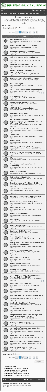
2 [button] (22, 32)
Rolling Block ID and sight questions (23, 45)
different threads (16, 158)
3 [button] (24, 32)
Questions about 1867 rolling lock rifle (24, 183)
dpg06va (19, 291)
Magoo (19, 80)
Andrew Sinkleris (22, 190)
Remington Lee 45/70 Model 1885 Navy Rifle (26, 152)
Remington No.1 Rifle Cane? (20, 231)
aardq (19, 232)
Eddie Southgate (22, 252)
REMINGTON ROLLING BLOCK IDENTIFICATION (22, 71)
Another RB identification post (21, 65)
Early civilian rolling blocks (20, 177)
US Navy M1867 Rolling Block (21, 347)
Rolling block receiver (18, 171)
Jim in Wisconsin (22, 154)
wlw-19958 (20, 41)
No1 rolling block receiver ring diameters (25, 196)
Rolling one (20, 343)
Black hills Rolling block (19, 114)
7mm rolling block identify (19, 237)
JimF (18, 47)
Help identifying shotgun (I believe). (23, 289)
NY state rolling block (18, 269)
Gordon (19, 285)
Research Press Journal (19, 39)
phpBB (11, 383)
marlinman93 (21, 53)
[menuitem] (6, 10)
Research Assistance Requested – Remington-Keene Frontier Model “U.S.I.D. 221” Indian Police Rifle (26, 121)
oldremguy (20, 60)
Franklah (19, 238)
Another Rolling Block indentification (24, 51)
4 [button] (27, 32)
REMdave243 (21, 259)
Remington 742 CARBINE (19, 258)
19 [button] (34, 32)
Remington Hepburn (17, 208)
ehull (18, 104)
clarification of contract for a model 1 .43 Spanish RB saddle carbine (25, 329)
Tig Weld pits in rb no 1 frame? (21, 189)
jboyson (19, 349)
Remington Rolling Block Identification (24, 78)
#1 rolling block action (18, 96)
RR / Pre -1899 (6, 25)
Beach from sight (16, 84)
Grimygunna (20, 148)
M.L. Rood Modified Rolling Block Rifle (24, 129)
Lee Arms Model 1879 (18, 309)
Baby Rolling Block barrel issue (22, 336)
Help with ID (14, 219)
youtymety (20, 173)
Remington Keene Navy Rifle (20, 284)
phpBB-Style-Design (26, 385)
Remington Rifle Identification (21, 250)
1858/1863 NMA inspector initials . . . (23, 108)
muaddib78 (20, 198)
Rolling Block (15, 140)
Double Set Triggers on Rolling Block (24, 202)
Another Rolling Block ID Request (22, 303)
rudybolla (20, 310)
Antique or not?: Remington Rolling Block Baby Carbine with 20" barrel (26, 315)
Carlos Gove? (15, 135)
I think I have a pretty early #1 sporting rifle (26, 90)
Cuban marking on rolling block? (22, 102)
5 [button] (29, 32)
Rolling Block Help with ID (20, 263)
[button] (16, 32)
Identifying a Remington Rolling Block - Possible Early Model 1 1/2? (25, 276)
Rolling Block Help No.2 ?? (20, 225)
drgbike (19, 159)
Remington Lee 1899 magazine (21, 146)
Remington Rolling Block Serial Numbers (25, 341)
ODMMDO (20, 91)
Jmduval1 (20, 299)
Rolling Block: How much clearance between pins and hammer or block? (27, 243)
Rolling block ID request (19, 213)
